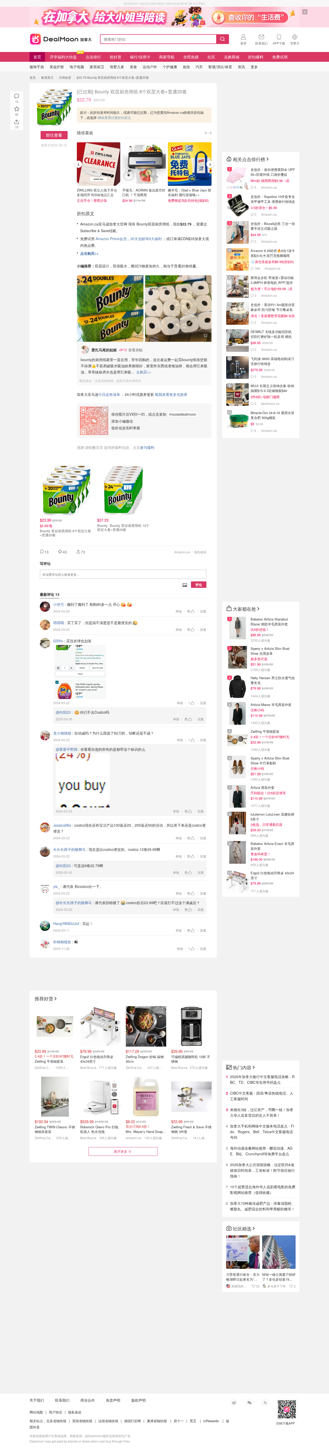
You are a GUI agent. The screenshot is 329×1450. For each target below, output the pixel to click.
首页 (37, 56)
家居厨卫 (47, 77)
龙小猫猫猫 (62, 733)
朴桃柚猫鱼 (62, 941)
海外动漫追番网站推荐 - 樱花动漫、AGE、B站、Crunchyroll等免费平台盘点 (261, 1151)
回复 (203, 611)
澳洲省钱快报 (157, 1420)
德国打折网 (132, 1420)
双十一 (179, 1420)
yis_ (56, 886)
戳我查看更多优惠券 (171, 394)
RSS (265, 1403)
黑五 (193, 1420)
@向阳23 (63, 712)
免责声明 (113, 1400)
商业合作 (87, 1400)
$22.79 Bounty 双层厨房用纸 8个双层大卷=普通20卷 (113, 77)
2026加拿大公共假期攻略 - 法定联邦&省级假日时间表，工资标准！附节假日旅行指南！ (262, 1170)
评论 (198, 584)
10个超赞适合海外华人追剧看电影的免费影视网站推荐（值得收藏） (262, 1189)
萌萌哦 (58, 622)
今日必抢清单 (109, 394)
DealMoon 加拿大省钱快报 (59, 38)
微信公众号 (249, 1403)
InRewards (211, 1420)
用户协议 (55, 1412)
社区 (211, 56)
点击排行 (93, 56)
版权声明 (138, 1400)
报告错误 (200, 552)
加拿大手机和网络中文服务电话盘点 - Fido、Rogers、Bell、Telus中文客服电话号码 (262, 1131)
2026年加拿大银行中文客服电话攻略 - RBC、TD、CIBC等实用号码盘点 (262, 1079)
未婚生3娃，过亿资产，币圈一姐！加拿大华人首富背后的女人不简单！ (261, 1112)
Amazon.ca (182, 552)
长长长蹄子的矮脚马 (69, 849)
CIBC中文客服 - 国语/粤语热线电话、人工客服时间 (261, 1095)
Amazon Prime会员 (111, 238)
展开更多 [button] (120, 1151)
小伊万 (58, 604)
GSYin (58, 640)
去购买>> (143, 371)
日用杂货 (65, 77)
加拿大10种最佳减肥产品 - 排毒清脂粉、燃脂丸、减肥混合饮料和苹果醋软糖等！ (262, 1206)
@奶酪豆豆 (94, 447)
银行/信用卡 (140, 56)
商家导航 (167, 56)
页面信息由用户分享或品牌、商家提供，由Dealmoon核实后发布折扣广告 (80, 1436)
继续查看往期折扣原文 (114, 117)
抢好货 (115, 56)
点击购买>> (89, 253)
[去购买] (110, 308)
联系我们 (62, 1400)
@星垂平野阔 (66, 749)
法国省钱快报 (108, 1420)
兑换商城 (231, 56)
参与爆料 (147, 447)
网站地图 (36, 1412)
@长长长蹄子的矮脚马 (74, 902)
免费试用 (280, 56)
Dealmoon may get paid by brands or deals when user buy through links (80, 1441)
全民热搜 (191, 56)
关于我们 (37, 1400)
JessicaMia (62, 825)
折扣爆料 (255, 56)
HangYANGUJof (66, 923)
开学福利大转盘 (63, 56)
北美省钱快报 (56, 1420)
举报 (179, 611)
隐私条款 (74, 1412)
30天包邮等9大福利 (146, 238)
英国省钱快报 (82, 1420)
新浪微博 (234, 1403)
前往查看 (54, 135)
